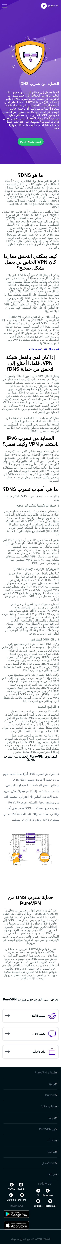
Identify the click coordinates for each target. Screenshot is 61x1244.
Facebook (47, 1195)
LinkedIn (11, 1199)
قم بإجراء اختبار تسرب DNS (43, 348)
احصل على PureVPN (30, 142)
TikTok (11, 1189)
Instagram (50, 1205)
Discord (22, 1199)
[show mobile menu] (4, 6)
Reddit (21, 1189)
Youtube (38, 1205)
